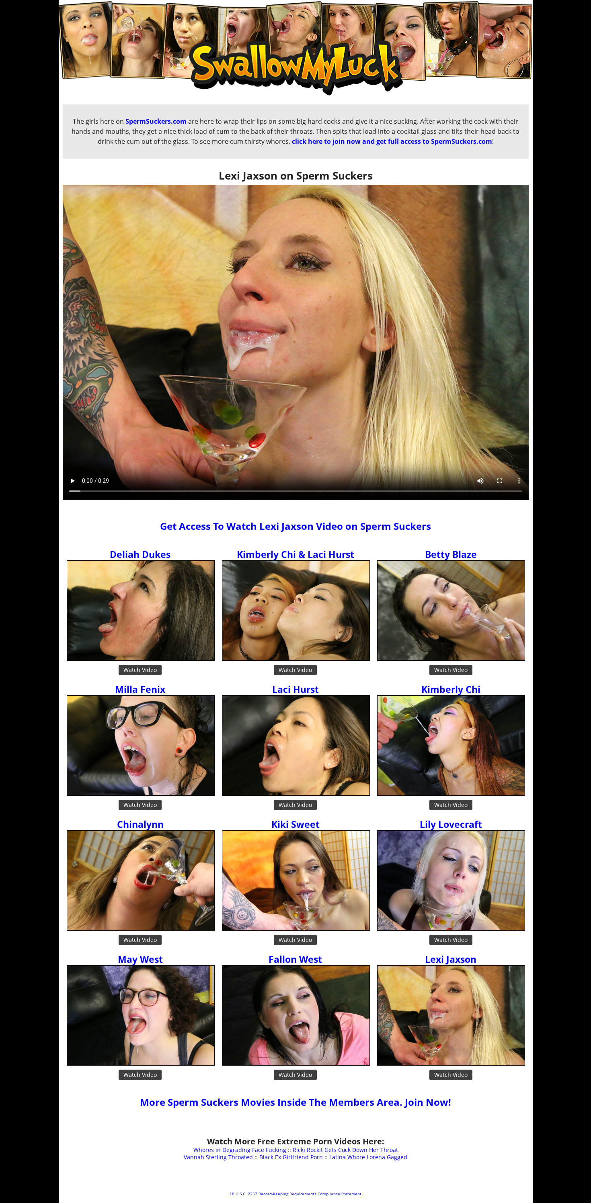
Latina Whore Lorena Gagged (368, 1157)
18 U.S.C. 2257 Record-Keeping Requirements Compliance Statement (295, 1194)
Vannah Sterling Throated (218, 1157)
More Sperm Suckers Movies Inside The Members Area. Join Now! (295, 1102)
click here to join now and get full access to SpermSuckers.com (392, 141)
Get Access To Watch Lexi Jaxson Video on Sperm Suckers (295, 526)
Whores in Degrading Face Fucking (239, 1150)
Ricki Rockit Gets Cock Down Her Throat (345, 1150)
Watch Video (140, 670)
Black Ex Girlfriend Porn (291, 1157)
